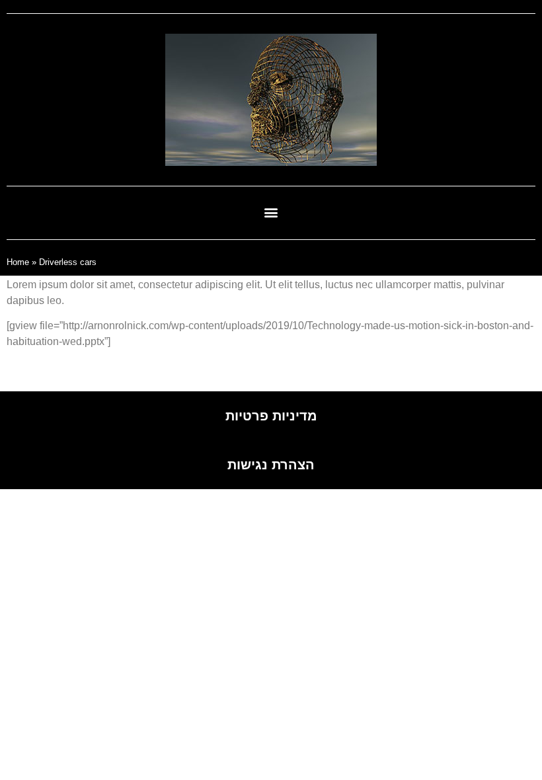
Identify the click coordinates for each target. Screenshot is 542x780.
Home (18, 262)
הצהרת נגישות (271, 464)
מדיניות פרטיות (271, 416)
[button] (271, 212)
